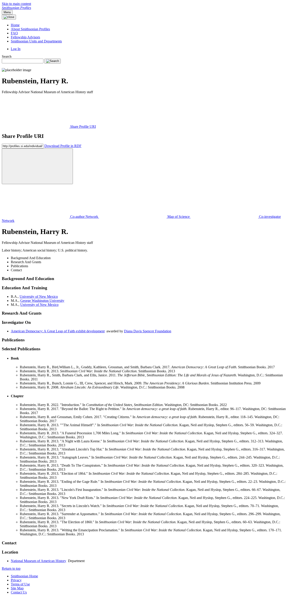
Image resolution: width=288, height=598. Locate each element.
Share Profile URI (82, 126)
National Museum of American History (38, 561)
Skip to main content (16, 4)
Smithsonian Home (24, 576)
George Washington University (42, 300)
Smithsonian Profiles (16, 8)
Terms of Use (20, 584)
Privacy (16, 580)
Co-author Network (84, 216)
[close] (37, 166)
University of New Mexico (39, 296)
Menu (7, 12)
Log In (15, 49)
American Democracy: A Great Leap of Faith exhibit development (58, 331)
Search (6, 56)
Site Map (17, 588)
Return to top (11, 568)
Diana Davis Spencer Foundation (147, 331)
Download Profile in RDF (62, 146)
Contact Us (19, 592)
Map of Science (178, 216)
